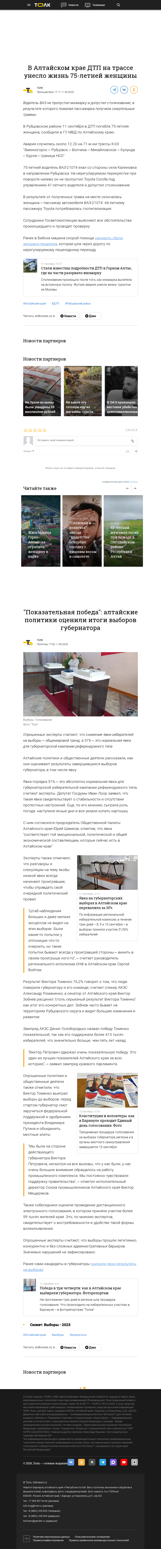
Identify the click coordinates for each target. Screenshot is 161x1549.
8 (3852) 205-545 (38, 1511)
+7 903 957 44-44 (38, 1501)
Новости (73, 5)
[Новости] (68, 316)
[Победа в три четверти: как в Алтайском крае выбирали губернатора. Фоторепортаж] (29, 1297)
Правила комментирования (48, 1540)
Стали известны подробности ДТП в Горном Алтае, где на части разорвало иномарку (86, 270)
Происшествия (45, 92)
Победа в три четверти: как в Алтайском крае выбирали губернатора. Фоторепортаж (80, 1290)
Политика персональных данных (51, 1536)
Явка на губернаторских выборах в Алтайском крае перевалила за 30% (103, 903)
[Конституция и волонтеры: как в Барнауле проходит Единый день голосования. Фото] (107, 1090)
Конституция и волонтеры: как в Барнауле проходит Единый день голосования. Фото (106, 1120)
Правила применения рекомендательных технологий (99, 1540)
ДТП (55, 303)
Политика (42, 644)
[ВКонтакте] (124, 89)
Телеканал (98, 5)
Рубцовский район (78, 303)
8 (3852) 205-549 (38, 1516)
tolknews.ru (40, 1482)
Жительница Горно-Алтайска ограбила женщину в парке (39, 544)
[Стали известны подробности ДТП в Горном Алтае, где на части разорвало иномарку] (30, 277)
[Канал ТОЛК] (90, 316)
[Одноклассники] (133, 89)
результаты (78, 1334)
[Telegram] (114, 89)
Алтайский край (34, 303)
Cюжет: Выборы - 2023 (50, 1324)
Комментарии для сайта (120, 482)
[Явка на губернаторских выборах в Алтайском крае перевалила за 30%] (107, 872)
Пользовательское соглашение (92, 1536)
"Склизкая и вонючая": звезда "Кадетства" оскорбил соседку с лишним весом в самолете (83, 539)
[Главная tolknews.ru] (42, 5)
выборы (58, 1334)
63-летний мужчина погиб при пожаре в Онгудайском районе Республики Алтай (125, 542)
